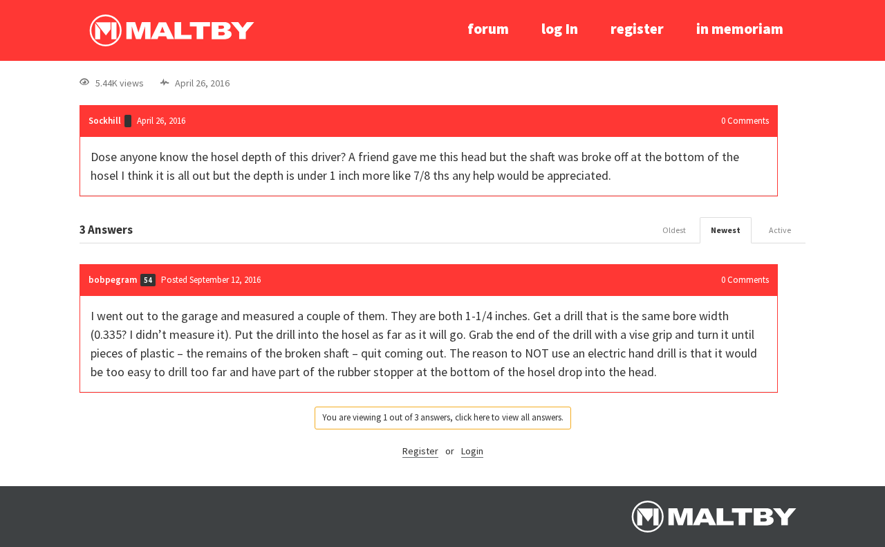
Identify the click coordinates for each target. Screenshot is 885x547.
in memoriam (739, 28)
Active (780, 230)
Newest (725, 230)
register (637, 28)
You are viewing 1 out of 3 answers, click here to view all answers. (442, 417)
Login (472, 451)
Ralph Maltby (171, 30)
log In (559, 28)
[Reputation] (127, 121)
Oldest (674, 230)
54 (148, 280)
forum (488, 28)
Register (420, 451)
